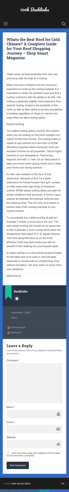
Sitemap (44, 490)
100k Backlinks (34, 9)
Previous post (18, 327)
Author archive (17, 299)
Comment (13, 360)
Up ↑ (63, 483)
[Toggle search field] (64, 23)
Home (14, 317)
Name (11, 407)
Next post (16, 332)
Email (11, 422)
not (28, 159)
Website (11, 437)
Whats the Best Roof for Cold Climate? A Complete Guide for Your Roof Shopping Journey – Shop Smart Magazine (33, 48)
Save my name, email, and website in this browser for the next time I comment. (33, 454)
